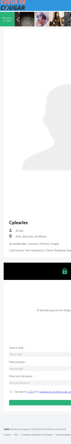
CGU (31, 391)
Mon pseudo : (17, 361)
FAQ (16, 435)
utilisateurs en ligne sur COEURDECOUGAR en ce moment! (35, 429)
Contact (7, 435)
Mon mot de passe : (21, 376)
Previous (18, 19)
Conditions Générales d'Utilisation (37, 435)
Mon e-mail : (16, 347)
